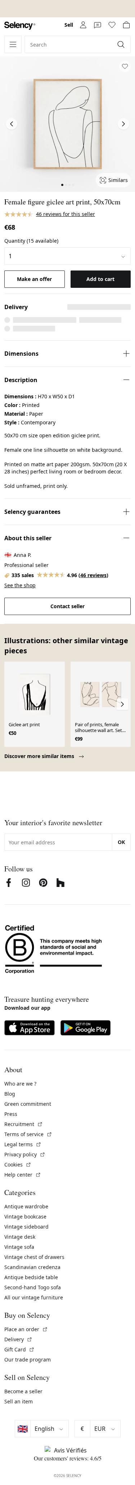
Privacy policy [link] (24, 1154)
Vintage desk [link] (19, 1236)
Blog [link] (9, 1093)
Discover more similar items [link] (40, 756)
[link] (19, 26)
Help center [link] (22, 1174)
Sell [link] (68, 24)
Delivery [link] (18, 1339)
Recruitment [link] (23, 1124)
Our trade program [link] (27, 1359)
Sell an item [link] (18, 1401)
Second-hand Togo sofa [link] (32, 1287)
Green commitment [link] (27, 1103)
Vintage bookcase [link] (25, 1216)
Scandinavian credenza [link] (32, 1267)
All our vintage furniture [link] (33, 1297)
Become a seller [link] (23, 1391)
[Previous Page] (11, 124)
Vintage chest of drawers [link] (34, 1257)
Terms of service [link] (28, 1134)
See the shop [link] (20, 585)
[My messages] (97, 25)
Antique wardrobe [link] (26, 1206)
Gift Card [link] (19, 1349)
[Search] (121, 44)
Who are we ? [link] (20, 1083)
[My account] (83, 25)
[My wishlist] (112, 25)
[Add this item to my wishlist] (125, 66)
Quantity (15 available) (31, 240)
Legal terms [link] (22, 1144)
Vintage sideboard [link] (26, 1226)
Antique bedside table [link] (31, 1277)
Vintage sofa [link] (19, 1246)
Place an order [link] (26, 1329)
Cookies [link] (17, 1164)
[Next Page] (123, 124)
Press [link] (10, 1113)
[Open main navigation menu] (13, 44)
